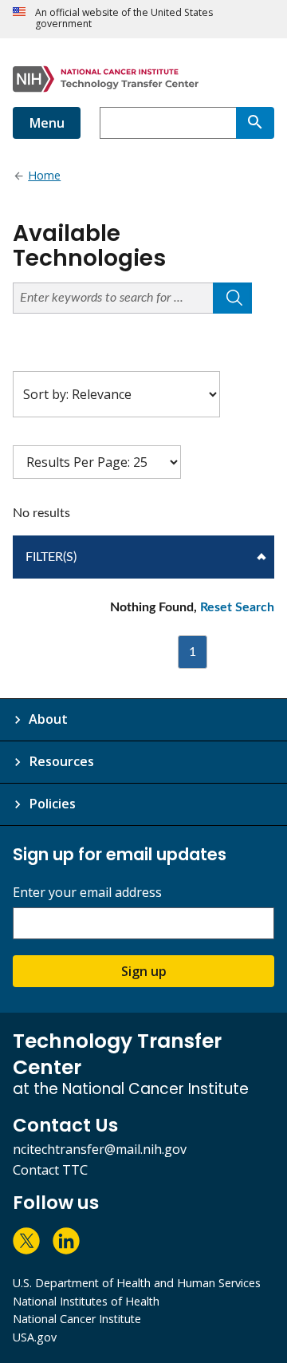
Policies (52, 803)
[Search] (255, 123)
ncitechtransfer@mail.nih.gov (100, 1149)
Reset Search (237, 607)
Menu (47, 123)
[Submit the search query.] (232, 298)
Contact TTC (50, 1170)
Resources (61, 761)
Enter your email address (87, 892)
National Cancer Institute (77, 1318)
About (48, 719)
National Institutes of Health (86, 1301)
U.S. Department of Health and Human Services (137, 1282)
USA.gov (35, 1337)
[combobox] (168, 123)
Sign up (144, 971)
